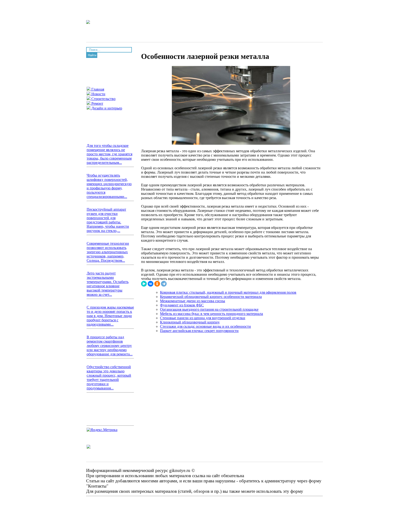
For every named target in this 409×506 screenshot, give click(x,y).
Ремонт (96, 103)
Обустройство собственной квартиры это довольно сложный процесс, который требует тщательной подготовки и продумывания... (109, 377)
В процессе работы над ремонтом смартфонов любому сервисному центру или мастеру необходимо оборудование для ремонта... (110, 345)
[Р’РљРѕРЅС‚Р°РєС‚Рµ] (150, 284)
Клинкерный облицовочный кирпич (189, 322)
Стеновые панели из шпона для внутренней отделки (202, 318)
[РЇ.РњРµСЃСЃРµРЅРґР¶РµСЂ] (144, 284)
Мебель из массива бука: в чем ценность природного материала (211, 314)
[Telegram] (164, 284)
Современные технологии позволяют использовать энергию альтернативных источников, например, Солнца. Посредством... (108, 251)
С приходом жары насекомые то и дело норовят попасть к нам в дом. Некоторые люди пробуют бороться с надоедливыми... (110, 315)
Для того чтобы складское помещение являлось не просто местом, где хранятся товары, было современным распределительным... (109, 154)
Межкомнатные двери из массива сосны (192, 301)
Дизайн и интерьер (106, 108)
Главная (97, 89)
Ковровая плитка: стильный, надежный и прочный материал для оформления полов (228, 292)
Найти (92, 55)
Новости (97, 94)
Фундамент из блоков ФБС (182, 305)
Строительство (103, 99)
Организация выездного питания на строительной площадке (209, 309)
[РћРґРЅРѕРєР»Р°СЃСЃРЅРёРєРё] (157, 284)
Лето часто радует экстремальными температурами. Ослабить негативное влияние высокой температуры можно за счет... (108, 284)
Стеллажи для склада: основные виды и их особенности (205, 326)
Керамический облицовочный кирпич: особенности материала (211, 297)
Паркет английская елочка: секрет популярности (199, 331)
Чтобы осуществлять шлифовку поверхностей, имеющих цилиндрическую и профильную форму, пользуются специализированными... (109, 186)
